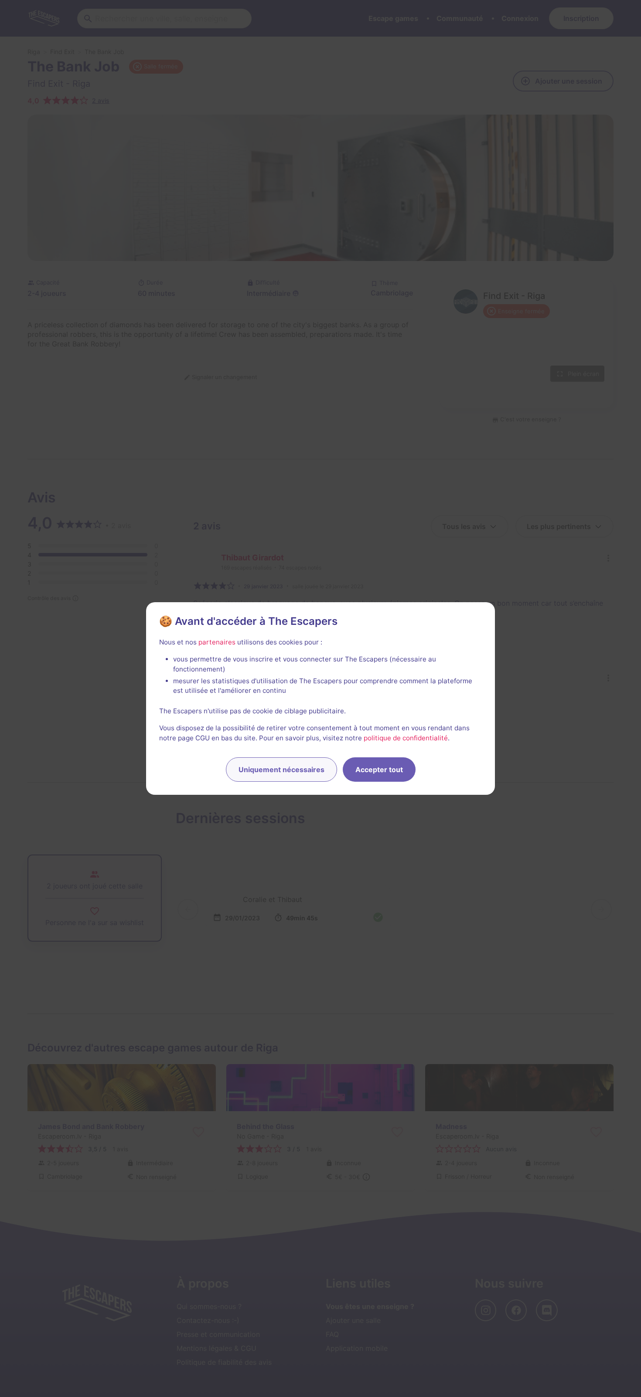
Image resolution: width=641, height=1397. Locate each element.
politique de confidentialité (406, 738)
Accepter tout (379, 769)
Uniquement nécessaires (281, 769)
